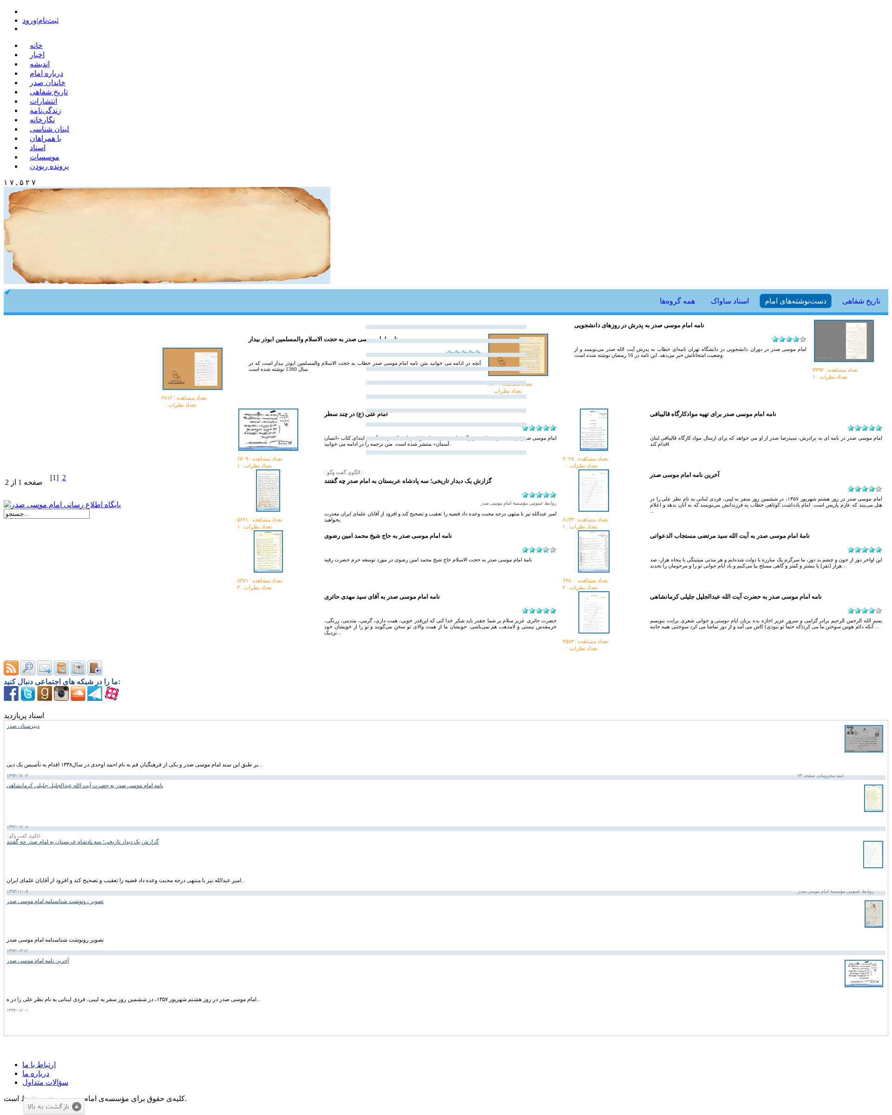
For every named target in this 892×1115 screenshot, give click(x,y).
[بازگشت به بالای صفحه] (54, 1106)
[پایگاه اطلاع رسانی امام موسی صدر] (62, 504)
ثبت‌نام (48, 20)
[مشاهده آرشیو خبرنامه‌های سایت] (61, 673)
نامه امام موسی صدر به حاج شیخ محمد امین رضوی (388, 535)
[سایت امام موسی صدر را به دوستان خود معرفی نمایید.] (44, 673)
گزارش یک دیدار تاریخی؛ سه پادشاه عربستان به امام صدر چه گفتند (408, 480)
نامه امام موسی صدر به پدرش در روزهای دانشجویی (639, 325)
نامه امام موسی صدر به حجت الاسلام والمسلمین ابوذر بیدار (323, 339)
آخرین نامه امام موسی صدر (685, 474)
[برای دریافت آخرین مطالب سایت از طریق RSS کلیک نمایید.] (11, 673)
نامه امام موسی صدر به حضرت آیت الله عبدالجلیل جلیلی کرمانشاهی (736, 596)
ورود (29, 20)
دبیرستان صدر (23, 726)
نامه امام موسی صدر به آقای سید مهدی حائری (382, 596)
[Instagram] (61, 698)
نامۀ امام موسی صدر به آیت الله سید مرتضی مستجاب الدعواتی (730, 535)
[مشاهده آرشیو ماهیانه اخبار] (78, 673)
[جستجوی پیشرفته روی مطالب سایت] (27, 673)
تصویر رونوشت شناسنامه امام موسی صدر (55, 901)
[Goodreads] (44, 698)
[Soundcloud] (78, 698)
